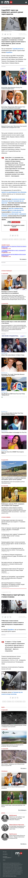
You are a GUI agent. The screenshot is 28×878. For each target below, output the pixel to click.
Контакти (5, 854)
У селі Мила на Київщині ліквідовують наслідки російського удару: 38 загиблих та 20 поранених (13, 556)
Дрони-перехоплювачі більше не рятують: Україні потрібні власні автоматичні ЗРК (17, 837)
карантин (16, 239)
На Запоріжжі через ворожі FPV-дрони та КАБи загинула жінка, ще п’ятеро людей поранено (12, 570)
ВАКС (24, 239)
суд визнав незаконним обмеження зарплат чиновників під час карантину (13, 201)
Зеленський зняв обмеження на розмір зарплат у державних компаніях (13, 213)
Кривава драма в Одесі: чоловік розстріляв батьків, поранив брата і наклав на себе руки (13, 542)
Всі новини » (23, 259)
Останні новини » (6, 517)
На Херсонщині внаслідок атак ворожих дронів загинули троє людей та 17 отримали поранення (13, 522)
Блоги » (3, 813)
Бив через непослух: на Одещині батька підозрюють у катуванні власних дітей (12, 563)
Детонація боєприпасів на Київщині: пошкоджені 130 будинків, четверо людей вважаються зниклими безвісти (12, 584)
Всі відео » (24, 768)
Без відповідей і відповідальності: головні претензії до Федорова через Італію (17, 828)
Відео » (3, 707)
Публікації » (4, 771)
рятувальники (18, 701)
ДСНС (24, 701)
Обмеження (5, 239)
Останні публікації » (6, 270)
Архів (4, 860)
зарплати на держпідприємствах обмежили (13, 192)
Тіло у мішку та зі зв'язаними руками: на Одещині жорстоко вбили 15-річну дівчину (12, 549)
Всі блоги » (24, 844)
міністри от (12, 208)
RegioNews (9, 52)
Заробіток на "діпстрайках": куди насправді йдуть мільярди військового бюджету (12, 577)
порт (13, 701)
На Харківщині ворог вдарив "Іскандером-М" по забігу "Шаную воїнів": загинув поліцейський (13, 536)
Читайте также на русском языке (23, 34)
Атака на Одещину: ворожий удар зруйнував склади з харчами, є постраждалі (13, 528)
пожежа (9, 701)
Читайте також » (5, 245)
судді (20, 239)
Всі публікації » (22, 810)
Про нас (5, 851)
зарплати (11, 239)
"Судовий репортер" (17, 48)
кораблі (4, 701)
